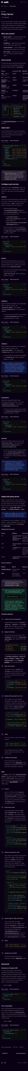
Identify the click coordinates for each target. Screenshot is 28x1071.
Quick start (7, 526)
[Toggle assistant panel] (24, 2)
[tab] (4, 140)
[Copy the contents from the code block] (22, 105)
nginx (2, 573)
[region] (14, 85)
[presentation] (14, 110)
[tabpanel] (14, 156)
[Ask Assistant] (24, 105)
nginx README (13, 782)
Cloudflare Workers (6, 569)
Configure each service (10, 178)
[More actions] (26, 2)
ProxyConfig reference (10, 121)
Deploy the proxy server (10, 173)
